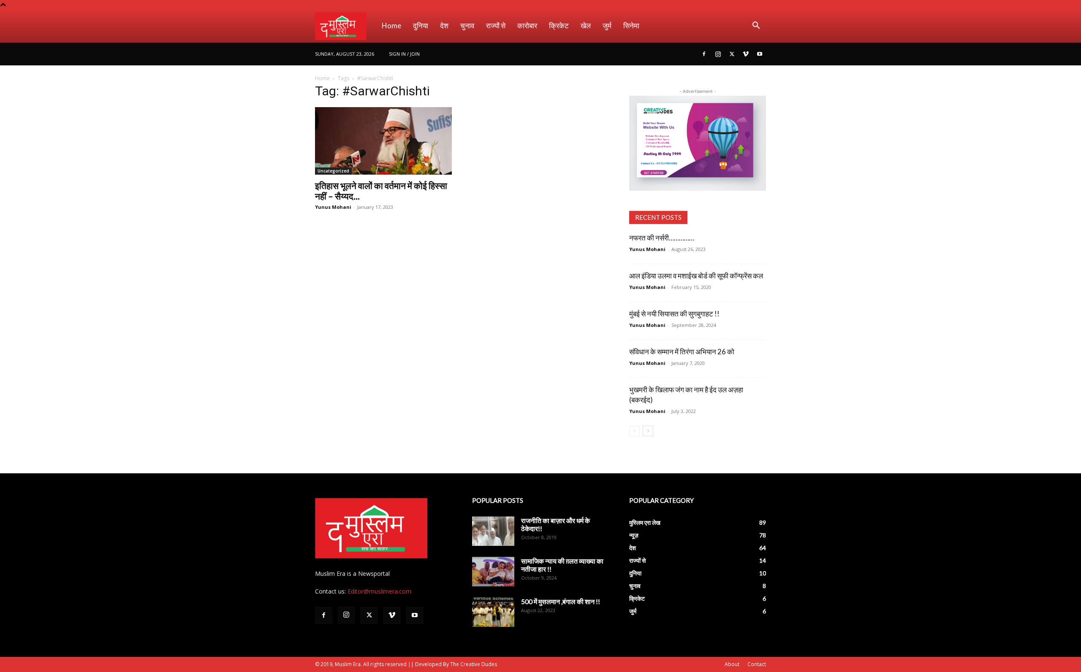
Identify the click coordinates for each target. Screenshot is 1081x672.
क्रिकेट (559, 25)
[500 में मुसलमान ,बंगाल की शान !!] (493, 612)
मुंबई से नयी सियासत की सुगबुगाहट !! (674, 313)
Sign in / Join (404, 54)
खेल (586, 25)
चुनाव (467, 25)
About (732, 664)
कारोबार (527, 25)
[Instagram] (718, 54)
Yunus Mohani (333, 207)
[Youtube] (759, 54)
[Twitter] (731, 54)
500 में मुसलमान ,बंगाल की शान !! (560, 601)
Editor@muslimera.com (379, 591)
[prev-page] (634, 431)
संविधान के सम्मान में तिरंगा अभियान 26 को (681, 351)
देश (444, 25)
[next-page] (648, 431)
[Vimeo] (745, 54)
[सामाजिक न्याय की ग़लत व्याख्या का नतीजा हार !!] (493, 571)
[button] (756, 26)
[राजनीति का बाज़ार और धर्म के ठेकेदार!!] (493, 531)
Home (391, 25)
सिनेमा (631, 25)
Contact (756, 664)
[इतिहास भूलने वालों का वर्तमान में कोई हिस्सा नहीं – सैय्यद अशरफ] (383, 141)
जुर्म (607, 25)
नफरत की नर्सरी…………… (661, 237)
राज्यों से (495, 25)
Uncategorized (333, 171)
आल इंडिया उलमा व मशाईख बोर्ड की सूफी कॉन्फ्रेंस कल (696, 275)
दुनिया (420, 25)
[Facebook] (704, 54)
